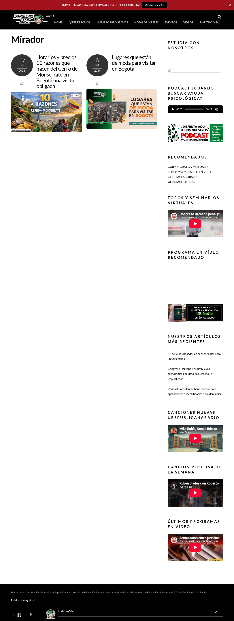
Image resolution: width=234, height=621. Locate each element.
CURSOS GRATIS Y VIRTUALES (188, 166)
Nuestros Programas (112, 22)
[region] (195, 64)
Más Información (154, 5)
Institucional (209, 22)
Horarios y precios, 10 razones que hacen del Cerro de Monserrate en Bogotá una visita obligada (57, 71)
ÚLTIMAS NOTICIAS (181, 181)
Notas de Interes (146, 22)
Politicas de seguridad (23, 600)
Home (58, 22)
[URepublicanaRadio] (29, 22)
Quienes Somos (79, 22)
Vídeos (188, 22)
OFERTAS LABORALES (182, 176)
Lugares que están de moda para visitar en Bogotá (134, 63)
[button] (195, 63)
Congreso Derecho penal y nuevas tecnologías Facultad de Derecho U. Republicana (190, 373)
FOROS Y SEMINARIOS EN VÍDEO (190, 172)
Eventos (171, 22)
